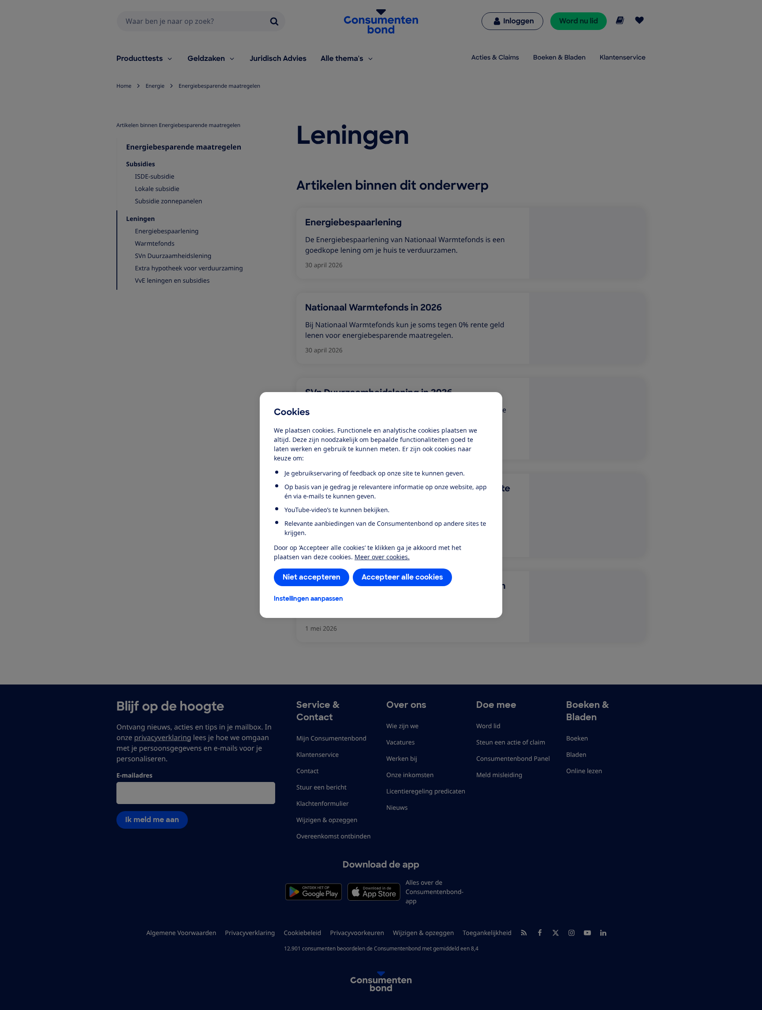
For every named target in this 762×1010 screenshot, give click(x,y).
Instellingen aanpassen (308, 598)
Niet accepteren (311, 577)
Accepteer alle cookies (402, 577)
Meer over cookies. (382, 557)
